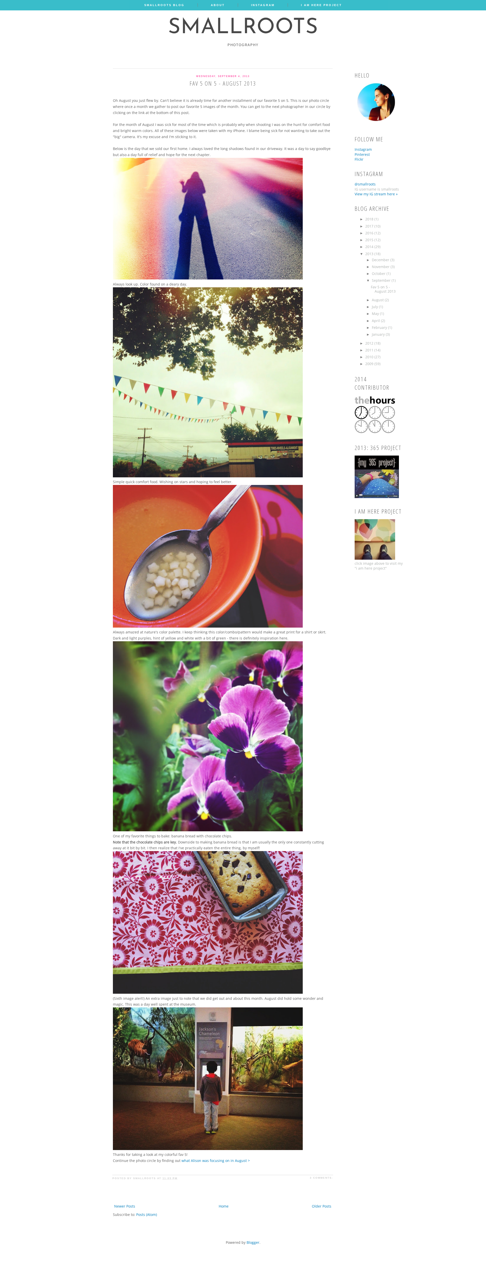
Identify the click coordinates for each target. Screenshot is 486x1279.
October (379, 273)
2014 (369, 246)
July (375, 306)
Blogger (253, 1242)
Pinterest (362, 154)
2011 (369, 350)
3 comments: (321, 1177)
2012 (369, 343)
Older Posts (321, 1206)
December (381, 259)
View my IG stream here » (376, 194)
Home (224, 1206)
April (376, 320)
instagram (263, 5)
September (382, 280)
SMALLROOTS (243, 28)
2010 (369, 356)
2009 (369, 363)
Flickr (359, 159)
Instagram (363, 149)
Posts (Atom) (146, 1214)
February (380, 327)
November (381, 266)
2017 (369, 226)
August (378, 299)
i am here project (321, 5)
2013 (369, 253)
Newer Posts (124, 1206)
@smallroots (365, 184)
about (218, 5)
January (379, 334)
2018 (369, 219)
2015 (369, 239)
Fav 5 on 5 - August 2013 (223, 83)
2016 (369, 233)
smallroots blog (164, 5)
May (376, 313)
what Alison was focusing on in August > (215, 1160)
